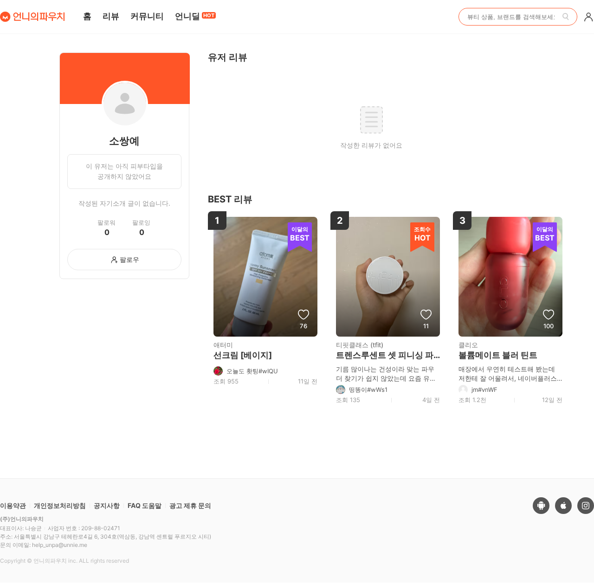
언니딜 (194, 16)
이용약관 (13, 505)
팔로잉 (141, 223)
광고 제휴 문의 (190, 505)
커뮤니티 (147, 16)
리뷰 (111, 16)
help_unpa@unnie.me (59, 544)
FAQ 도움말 (144, 505)
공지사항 (107, 505)
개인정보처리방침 (60, 505)
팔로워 (106, 223)
